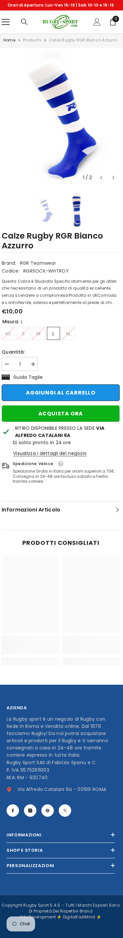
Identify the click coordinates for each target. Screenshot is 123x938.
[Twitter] (65, 810)
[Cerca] (24, 22)
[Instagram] (30, 810)
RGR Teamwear (38, 263)
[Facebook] (13, 810)
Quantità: (13, 352)
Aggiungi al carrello (60, 392)
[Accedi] (97, 21)
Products (32, 40)
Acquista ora (60, 413)
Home (9, 40)
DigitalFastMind (79, 917)
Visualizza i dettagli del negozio (50, 453)
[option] (61, 5)
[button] (101, 177)
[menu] (6, 22)
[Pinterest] (47, 810)
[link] (30, 647)
